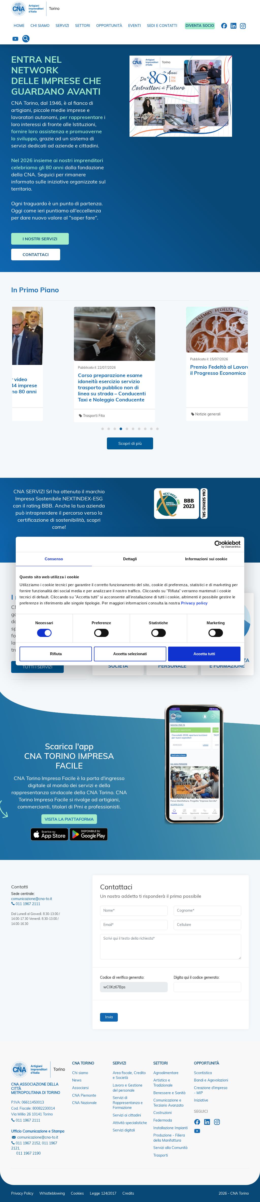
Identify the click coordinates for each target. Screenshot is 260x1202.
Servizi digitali (124, 1130)
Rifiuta (56, 654)
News (77, 1080)
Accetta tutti (204, 654)
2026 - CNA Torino (234, 1193)
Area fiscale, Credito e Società (129, 1075)
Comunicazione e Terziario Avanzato (168, 1103)
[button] (103, 428)
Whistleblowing (52, 1193)
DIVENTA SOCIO (200, 25)
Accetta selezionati (130, 654)
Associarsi (80, 1088)
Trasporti (160, 1155)
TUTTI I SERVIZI (37, 666)
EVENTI (134, 25)
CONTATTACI (36, 254)
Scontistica (203, 1073)
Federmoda (162, 1120)
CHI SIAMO (40, 25)
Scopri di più (130, 443)
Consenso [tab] (54, 559)
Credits (128, 1193)
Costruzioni (162, 1112)
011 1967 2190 (28, 1153)
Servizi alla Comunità (170, 1147)
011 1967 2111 (27, 904)
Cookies (77, 1193)
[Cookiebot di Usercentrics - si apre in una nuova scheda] (218, 544)
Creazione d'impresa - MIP (210, 1090)
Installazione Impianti (170, 1128)
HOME (19, 25)
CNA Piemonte (84, 1095)
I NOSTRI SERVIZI (40, 238)
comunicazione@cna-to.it (31, 898)
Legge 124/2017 (103, 1193)
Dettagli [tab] (130, 559)
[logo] (35, 7)
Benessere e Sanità (169, 1093)
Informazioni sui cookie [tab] (206, 559)
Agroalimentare (165, 1073)
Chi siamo (80, 1073)
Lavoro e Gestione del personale (127, 1088)
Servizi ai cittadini (127, 1115)
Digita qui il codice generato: (196, 977)
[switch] (101, 633)
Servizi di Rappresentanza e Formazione (128, 1102)
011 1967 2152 (27, 1143)
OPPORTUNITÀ (109, 25)
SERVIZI (62, 25)
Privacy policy (194, 603)
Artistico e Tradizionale (163, 1083)
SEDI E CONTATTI (162, 25)
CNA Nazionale (84, 1103)
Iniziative (201, 1100)
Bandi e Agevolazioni (211, 1080)
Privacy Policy (22, 1193)
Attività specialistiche (130, 1123)
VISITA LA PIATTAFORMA (69, 819)
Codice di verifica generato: (122, 977)
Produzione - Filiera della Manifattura (169, 1138)
